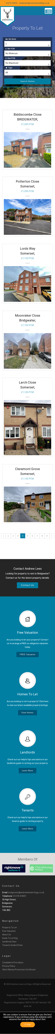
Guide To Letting (10, 938)
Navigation (10, 921)
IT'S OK (27, 1025)
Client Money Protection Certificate (18, 969)
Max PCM (11, 58)
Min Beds (12, 39)
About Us (6, 934)
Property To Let (9, 927)
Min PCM (11, 49)
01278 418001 (12, 3)
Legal (6, 956)
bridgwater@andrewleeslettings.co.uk (34, 3)
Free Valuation (9, 931)
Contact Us (11, 886)
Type (9, 68)
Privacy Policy (8, 966)
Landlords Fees (9, 941)
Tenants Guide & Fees (12, 945)
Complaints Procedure (12, 962)
